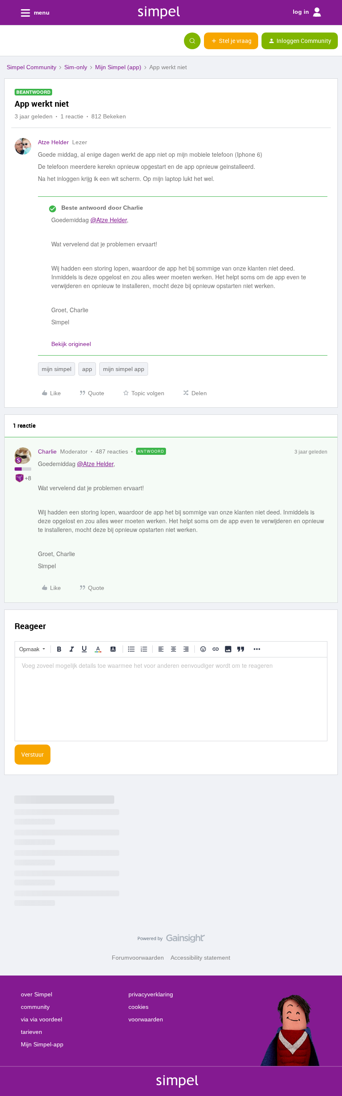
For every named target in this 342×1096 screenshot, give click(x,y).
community (35, 1006)
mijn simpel (56, 369)
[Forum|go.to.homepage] (48, 41)
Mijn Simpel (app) (118, 67)
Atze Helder (53, 142)
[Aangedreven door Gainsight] (171, 940)
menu (41, 12)
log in (302, 11)
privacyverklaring (150, 994)
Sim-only (75, 67)
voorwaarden (145, 1019)
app (87, 369)
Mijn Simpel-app (42, 1044)
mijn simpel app (123, 369)
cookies (138, 1006)
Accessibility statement (200, 957)
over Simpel (36, 994)
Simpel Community (31, 67)
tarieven (31, 1031)
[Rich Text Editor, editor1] (171, 699)
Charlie (47, 451)
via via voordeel (41, 1019)
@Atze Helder (109, 220)
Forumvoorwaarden (138, 957)
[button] (9, 42)
